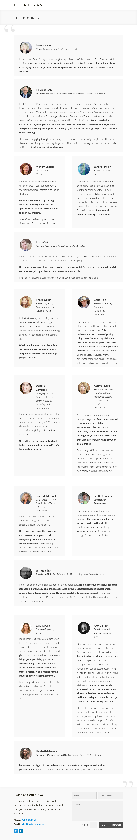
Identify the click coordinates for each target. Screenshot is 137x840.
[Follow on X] (16, 831)
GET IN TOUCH (111, 825)
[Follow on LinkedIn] (21, 831)
